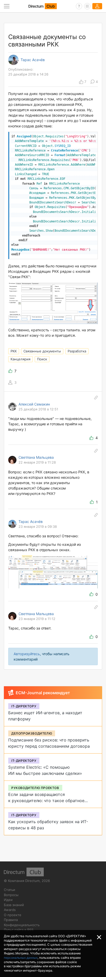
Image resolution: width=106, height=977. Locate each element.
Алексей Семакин (34, 404)
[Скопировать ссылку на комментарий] (96, 397)
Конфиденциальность (22, 925)
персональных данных (21, 958)
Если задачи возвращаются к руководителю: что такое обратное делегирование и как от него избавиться (50, 800)
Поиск (42, 359)
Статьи (9, 890)
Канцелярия (20, 359)
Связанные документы (42, 351)
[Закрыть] (99, 937)
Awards (10, 910)
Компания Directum (24, 881)
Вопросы (11, 895)
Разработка (77, 351)
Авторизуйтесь (27, 654)
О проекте (12, 915)
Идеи (8, 900)
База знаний (14, 905)
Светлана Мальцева (36, 457)
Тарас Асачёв (33, 60)
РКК (14, 351)
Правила (11, 920)
